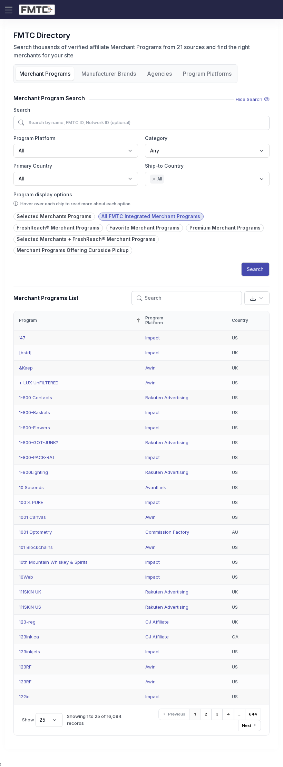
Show (33, 719)
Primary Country (32, 166)
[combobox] (75, 151)
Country (240, 320)
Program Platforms (207, 73)
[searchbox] (167, 180)
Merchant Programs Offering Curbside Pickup (73, 250)
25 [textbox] (42, 720)
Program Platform (34, 138)
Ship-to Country (164, 166)
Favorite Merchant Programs (144, 228)
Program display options (42, 194)
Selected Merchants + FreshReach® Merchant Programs (86, 239)
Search (21, 110)
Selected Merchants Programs (54, 216)
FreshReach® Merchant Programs (58, 228)
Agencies (159, 73)
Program (28, 320)
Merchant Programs (44, 73)
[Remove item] (154, 179)
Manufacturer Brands (108, 73)
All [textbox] (22, 150)
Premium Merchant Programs (225, 228)
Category (156, 138)
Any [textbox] (154, 150)
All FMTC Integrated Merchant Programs (150, 216)
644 (253, 714)
